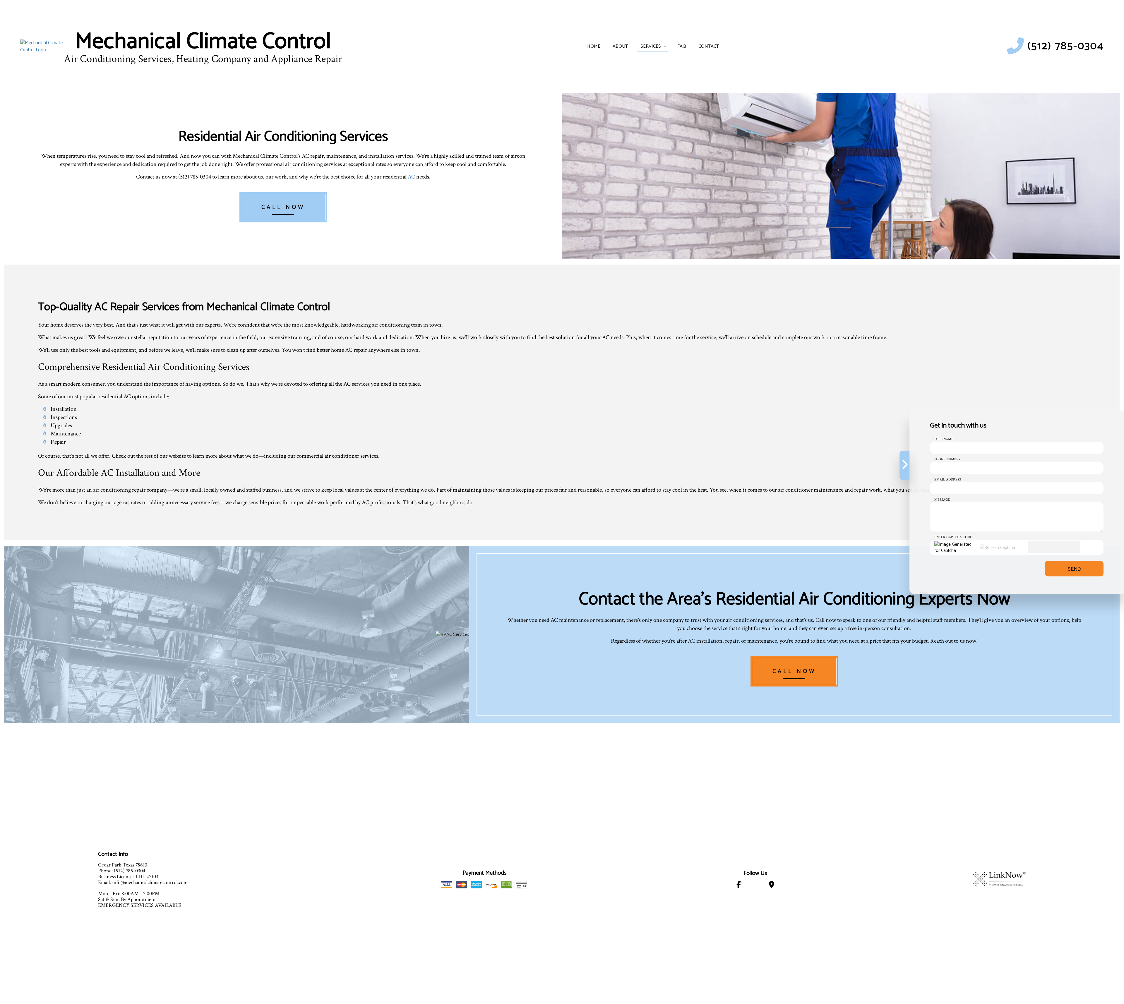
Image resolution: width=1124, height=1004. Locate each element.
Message (942, 499)
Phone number (947, 459)
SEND (1074, 568)
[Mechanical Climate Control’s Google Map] (771, 886)
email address (947, 479)
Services (650, 46)
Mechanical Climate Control (203, 42)
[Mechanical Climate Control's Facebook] (738, 886)
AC (411, 177)
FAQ (681, 46)
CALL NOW (283, 207)
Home (593, 46)
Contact (708, 46)
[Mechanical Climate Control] (41, 46)
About (620, 46)
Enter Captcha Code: (953, 537)
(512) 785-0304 (1065, 46)
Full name (943, 439)
